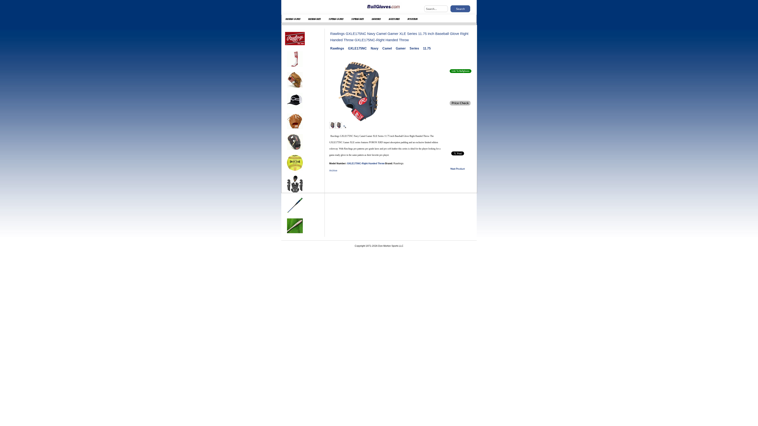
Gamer (401, 48)
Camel (387, 48)
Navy (374, 48)
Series (414, 48)
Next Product (457, 168)
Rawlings (337, 48)
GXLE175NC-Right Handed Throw (366, 163)
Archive (333, 170)
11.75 (427, 48)
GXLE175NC (357, 48)
